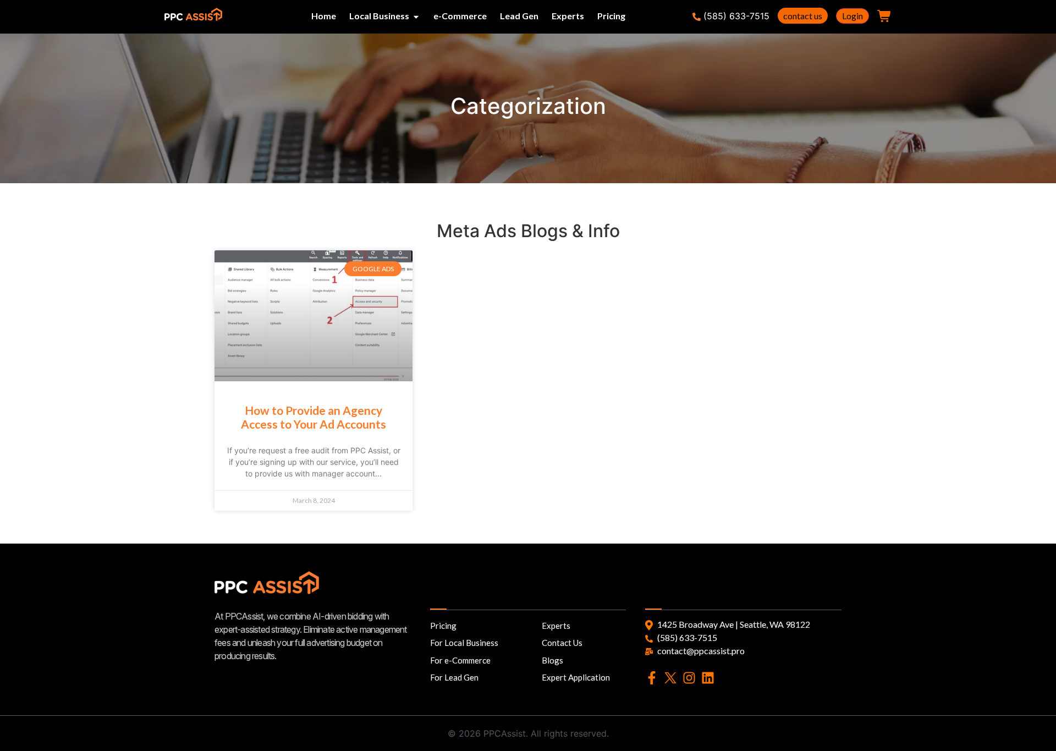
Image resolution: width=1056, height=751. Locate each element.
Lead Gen (519, 15)
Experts (568, 15)
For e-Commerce (460, 660)
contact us (802, 15)
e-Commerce (460, 15)
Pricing (611, 15)
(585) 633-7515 (736, 15)
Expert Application (576, 677)
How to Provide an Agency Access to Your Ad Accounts (313, 417)
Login (852, 15)
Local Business (379, 15)
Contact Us (562, 643)
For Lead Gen (454, 677)
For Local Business (464, 643)
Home (323, 15)
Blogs (552, 660)
